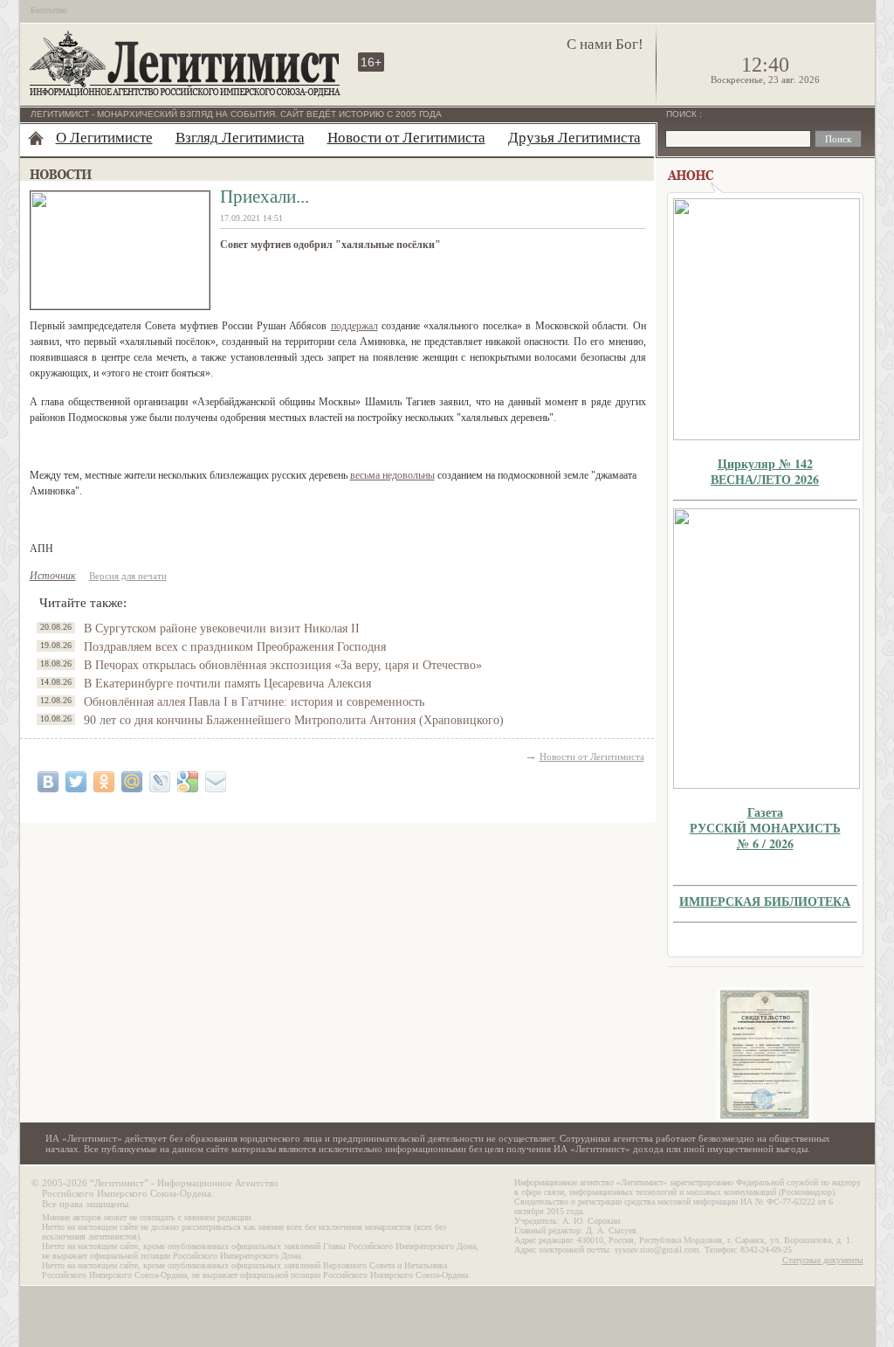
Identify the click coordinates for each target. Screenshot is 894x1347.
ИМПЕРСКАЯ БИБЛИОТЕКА (764, 901)
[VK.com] (48, 781)
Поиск (682, 114)
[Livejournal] (159, 781)
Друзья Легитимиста (574, 137)
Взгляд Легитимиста (240, 137)
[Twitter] (75, 781)
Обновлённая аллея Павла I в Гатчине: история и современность (254, 701)
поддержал (354, 326)
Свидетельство (765, 1054)
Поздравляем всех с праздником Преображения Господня (235, 646)
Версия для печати (128, 575)
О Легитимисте (104, 137)
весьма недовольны (392, 475)
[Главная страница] (36, 138)
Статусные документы (822, 1260)
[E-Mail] (215, 781)
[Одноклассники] (103, 781)
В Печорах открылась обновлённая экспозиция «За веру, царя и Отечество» (283, 665)
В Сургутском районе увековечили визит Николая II (222, 628)
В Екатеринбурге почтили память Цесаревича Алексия (227, 683)
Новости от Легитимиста (406, 137)
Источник (53, 576)
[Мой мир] (131, 781)
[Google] (187, 781)
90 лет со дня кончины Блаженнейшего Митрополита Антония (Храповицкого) (294, 720)
